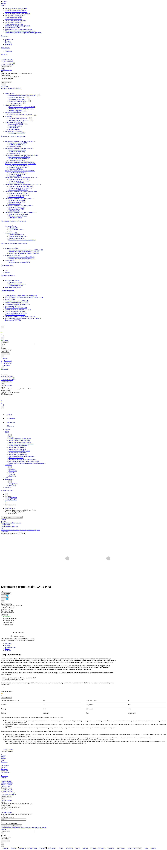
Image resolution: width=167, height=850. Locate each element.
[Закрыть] (2, 407)
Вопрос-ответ (5, 786)
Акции (3, 756)
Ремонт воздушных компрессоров (16, 8)
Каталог (3, 755)
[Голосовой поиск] (3, 353)
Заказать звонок (6, 66)
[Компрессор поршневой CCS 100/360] (87, 558)
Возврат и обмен (6, 784)
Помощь (3, 777)
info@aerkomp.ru (6, 70)
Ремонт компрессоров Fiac (13, 17)
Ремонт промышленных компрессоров (17, 13)
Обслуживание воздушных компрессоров (18, 29)
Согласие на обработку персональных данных (16, 827)
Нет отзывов (6, 593)
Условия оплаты (6, 781)
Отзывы (7, 645)
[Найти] (7, 353)
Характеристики (10, 647)
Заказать (4, 614)
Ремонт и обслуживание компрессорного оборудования (23, 33)
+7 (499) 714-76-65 (7, 59)
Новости (7, 41)
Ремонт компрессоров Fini (13, 19)
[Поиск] (2, 327)
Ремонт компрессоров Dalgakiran (15, 20)
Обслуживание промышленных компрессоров (20, 31)
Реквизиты (8, 51)
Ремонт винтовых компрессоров (15, 10)
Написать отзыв (6, 697)
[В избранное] (5, 595)
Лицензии (8, 43)
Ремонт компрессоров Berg (13, 22)
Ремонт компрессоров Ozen (14, 24)
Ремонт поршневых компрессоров (16, 12)
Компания (4, 762)
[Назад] (10, 435)
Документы (8, 44)
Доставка (8, 650)
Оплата (7, 649)
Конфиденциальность (39, 827)
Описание (8, 643)
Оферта (3, 829)
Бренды (3, 758)
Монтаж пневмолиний (12, 27)
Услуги (3, 760)
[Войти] (2, 329)
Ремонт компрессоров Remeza (14, 15)
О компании (9, 39)
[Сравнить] (5, 598)
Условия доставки (7, 783)
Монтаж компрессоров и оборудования (17, 26)
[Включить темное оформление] (3, 84)
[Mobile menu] (2, 367)
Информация (5, 772)
